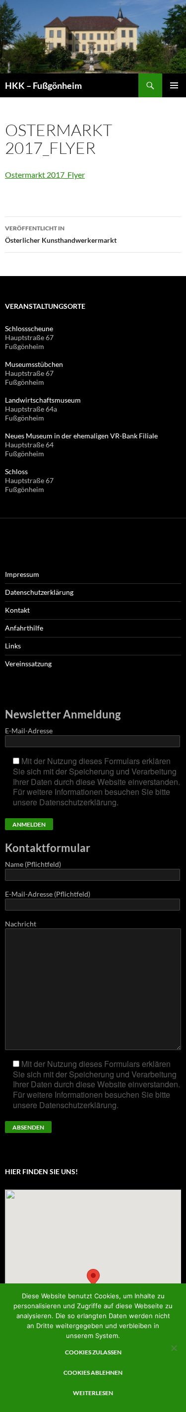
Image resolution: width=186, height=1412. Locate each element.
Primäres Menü (174, 85)
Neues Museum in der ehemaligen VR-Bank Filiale (81, 435)
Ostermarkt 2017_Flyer (45, 174)
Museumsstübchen (34, 364)
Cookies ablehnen (93, 1372)
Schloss (16, 471)
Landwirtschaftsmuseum (43, 400)
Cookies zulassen (93, 1352)
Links (13, 645)
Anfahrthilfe (24, 628)
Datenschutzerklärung (39, 592)
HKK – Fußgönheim (43, 85)
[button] (93, 1280)
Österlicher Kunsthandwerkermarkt (61, 234)
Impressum (22, 574)
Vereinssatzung (28, 663)
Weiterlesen (93, 1393)
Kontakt (17, 610)
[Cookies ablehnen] (174, 1348)
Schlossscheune (29, 328)
